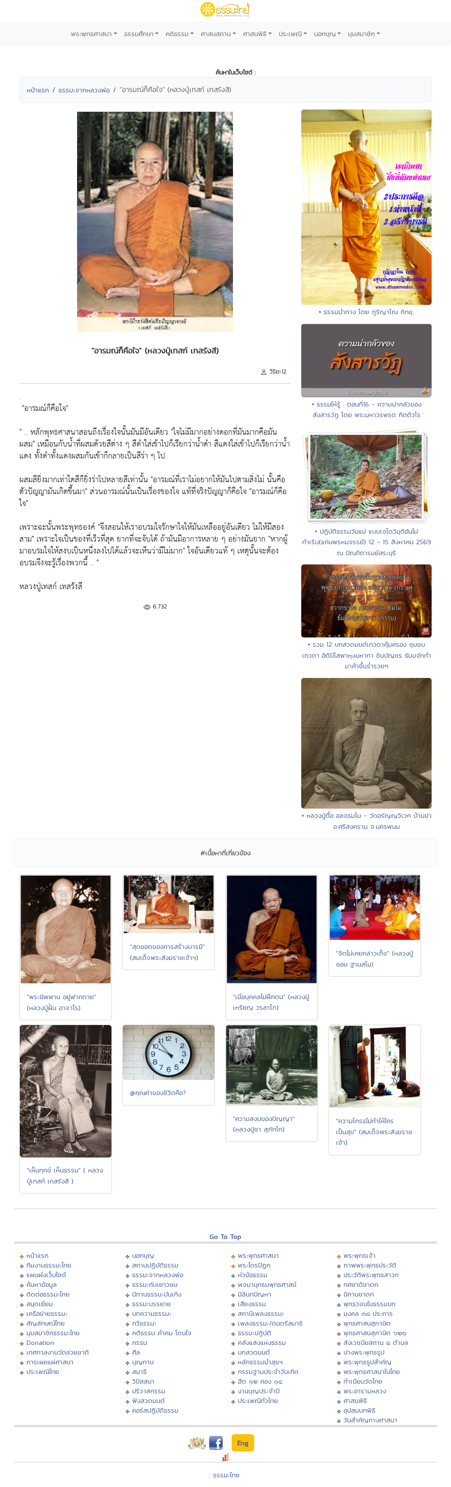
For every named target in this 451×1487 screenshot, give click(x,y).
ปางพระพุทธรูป (364, 1352)
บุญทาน (143, 1361)
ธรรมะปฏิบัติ (254, 1332)
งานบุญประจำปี (259, 1390)
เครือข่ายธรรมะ (46, 1313)
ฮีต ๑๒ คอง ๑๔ (260, 1381)
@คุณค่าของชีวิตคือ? (158, 1092)
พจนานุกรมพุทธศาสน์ (267, 1284)
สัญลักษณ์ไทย (45, 1323)
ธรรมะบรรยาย (151, 1303)
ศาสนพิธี (254, 33)
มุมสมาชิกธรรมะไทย (53, 1332)
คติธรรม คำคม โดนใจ (162, 1332)
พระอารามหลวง (365, 1390)
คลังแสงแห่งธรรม (262, 1342)
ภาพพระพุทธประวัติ (370, 1265)
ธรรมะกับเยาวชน (154, 1284)
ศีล (136, 1352)
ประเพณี (290, 33)
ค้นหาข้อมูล (41, 1284)
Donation (40, 1342)
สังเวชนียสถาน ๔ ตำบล (376, 1342)
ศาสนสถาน (216, 33)
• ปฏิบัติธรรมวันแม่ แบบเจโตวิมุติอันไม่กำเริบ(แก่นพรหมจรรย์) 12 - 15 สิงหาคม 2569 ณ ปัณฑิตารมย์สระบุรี (366, 542)
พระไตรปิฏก (254, 1265)
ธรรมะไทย (226, 1475)
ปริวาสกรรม (148, 1390)
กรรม (139, 1342)
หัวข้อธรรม (252, 1274)
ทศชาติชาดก (361, 1284)
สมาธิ (139, 1371)
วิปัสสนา (143, 1381)
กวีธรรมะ (144, 1323)
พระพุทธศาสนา (91, 33)
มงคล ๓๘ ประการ (368, 1313)
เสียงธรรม (252, 1303)
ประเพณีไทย (42, 1371)
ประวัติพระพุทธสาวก (371, 1274)
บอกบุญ (325, 33)
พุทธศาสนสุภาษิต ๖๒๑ (375, 1332)
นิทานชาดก (359, 1294)
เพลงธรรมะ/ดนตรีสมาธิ (270, 1323)
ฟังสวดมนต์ (148, 1400)
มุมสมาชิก (361, 33)
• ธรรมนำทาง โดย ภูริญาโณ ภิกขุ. (366, 311)
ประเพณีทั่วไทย (258, 1400)
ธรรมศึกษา (139, 33)
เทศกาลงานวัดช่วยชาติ (57, 1352)
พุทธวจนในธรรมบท (370, 1303)
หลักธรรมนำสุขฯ (260, 1361)
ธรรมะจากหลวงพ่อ (84, 90)
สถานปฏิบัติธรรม (155, 1265)
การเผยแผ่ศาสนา (50, 1361)
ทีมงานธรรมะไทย (48, 1265)
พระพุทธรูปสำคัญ (368, 1361)
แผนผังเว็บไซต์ (46, 1274)
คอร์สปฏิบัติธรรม (155, 1410)
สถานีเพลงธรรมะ (261, 1313)
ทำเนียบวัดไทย (363, 1381)
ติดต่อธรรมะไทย (48, 1294)
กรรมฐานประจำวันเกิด (268, 1371)
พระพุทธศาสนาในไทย (372, 1371)
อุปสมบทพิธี (359, 1410)
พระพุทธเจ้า (360, 1255)
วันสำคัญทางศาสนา (370, 1420)
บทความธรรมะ (151, 1313)
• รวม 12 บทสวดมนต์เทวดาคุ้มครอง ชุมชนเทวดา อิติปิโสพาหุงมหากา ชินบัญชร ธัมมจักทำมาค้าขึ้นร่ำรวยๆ (366, 655)
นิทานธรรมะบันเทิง (156, 1294)
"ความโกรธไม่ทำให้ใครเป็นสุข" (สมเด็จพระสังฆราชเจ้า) (374, 1131)
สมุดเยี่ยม (39, 1303)
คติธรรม (177, 33)
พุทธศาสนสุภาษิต (367, 1323)
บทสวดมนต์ (254, 1352)
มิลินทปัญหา (254, 1294)
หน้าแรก (38, 90)
